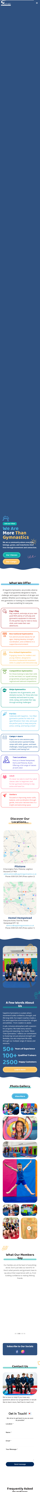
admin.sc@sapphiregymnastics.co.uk (20, 925)
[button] (37, 3)
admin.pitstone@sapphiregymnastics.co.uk (20, 874)
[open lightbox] (11, 1109)
